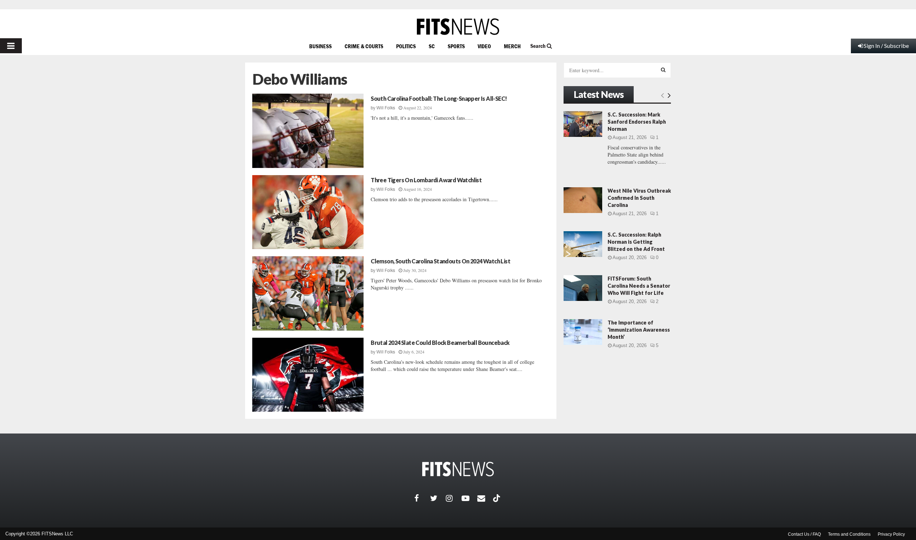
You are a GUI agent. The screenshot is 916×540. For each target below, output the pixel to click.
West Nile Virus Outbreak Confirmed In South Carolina (639, 198)
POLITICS (406, 46)
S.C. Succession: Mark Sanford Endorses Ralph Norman (637, 122)
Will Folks (385, 107)
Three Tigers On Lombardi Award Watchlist (426, 180)
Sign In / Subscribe (886, 45)
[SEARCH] (663, 70)
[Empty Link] (662, 95)
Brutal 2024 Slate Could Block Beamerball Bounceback (440, 342)
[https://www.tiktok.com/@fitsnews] (497, 498)
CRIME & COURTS (364, 46)
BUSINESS (320, 46)
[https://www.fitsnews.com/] (458, 27)
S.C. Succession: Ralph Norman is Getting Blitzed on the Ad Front (636, 242)
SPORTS (456, 46)
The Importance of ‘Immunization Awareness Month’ (639, 329)
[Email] (485, 498)
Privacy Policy (891, 534)
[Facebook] (422, 498)
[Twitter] (438, 498)
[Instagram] (454, 498)
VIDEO (484, 46)
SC (432, 46)
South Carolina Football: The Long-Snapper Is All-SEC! (439, 98)
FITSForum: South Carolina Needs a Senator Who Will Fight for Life (639, 286)
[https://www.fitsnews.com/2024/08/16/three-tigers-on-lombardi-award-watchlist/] (308, 212)
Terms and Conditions (849, 534)
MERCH (512, 46)
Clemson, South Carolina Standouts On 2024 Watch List (440, 261)
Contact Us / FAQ (804, 534)
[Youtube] (469, 498)
